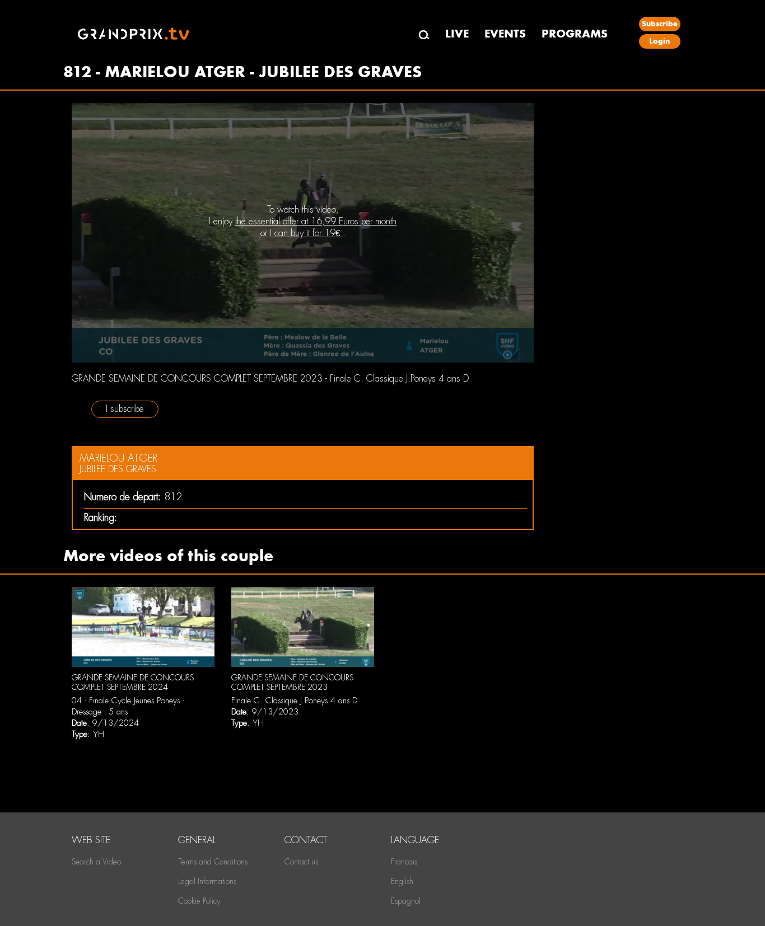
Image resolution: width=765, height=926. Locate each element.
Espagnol (406, 901)
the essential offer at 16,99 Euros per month (316, 221)
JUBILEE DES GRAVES (118, 469)
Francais (404, 862)
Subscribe (660, 24)
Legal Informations (207, 881)
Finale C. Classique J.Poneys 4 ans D (294, 700)
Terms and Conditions (213, 862)
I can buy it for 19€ (305, 233)
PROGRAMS (575, 34)
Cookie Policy (199, 901)
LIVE (457, 34)
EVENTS (505, 34)
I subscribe (125, 409)
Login (659, 41)
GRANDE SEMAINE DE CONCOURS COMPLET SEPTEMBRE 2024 (133, 683)
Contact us (301, 862)
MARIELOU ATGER (118, 458)
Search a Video (96, 862)
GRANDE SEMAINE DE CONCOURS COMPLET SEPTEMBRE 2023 (292, 683)
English (402, 881)
